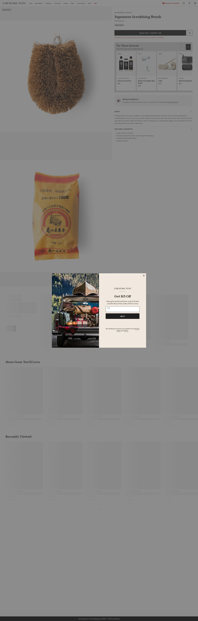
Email (108, 308)
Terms (126, 331)
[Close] (144, 275)
